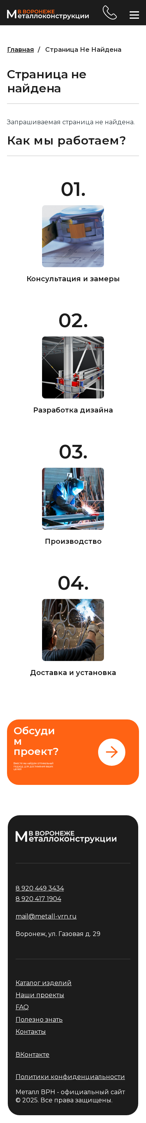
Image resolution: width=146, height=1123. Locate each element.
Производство (73, 541)
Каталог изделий (44, 983)
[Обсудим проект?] (73, 752)
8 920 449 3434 (110, 12)
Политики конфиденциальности (70, 1077)
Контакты (31, 1031)
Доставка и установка (73, 672)
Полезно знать (39, 1019)
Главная (20, 49)
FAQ (22, 1007)
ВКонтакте (32, 1054)
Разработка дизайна (73, 410)
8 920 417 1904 (38, 899)
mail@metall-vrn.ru (46, 916)
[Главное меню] (134, 15)
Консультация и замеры (73, 279)
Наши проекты (40, 995)
